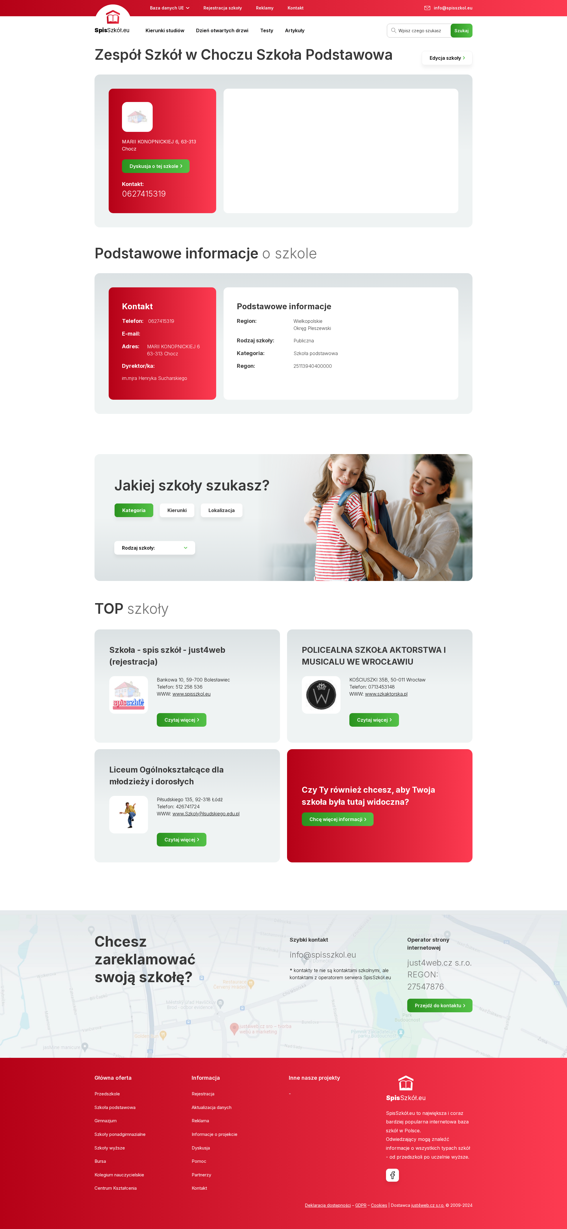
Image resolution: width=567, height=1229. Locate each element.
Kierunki (177, 510)
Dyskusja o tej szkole (154, 166)
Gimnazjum (105, 1120)
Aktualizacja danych (212, 1107)
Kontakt (296, 7)
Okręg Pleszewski (312, 328)
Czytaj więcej (179, 720)
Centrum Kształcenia (115, 1188)
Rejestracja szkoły (222, 7)
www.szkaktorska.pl (386, 694)
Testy (266, 30)
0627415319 (144, 194)
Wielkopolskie (308, 321)
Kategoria (134, 510)
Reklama (200, 1120)
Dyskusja (201, 1148)
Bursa (100, 1161)
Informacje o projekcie (214, 1134)
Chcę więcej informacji (335, 819)
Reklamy (264, 7)
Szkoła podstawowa (316, 353)
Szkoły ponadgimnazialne (120, 1134)
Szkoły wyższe (109, 1148)
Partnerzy (201, 1175)
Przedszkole (107, 1094)
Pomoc (199, 1161)
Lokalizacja (221, 510)
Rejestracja (203, 1094)
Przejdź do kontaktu (438, 1005)
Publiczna (304, 341)
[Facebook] (392, 1175)
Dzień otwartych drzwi (222, 30)
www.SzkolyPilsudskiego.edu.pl (205, 814)
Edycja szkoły (445, 58)
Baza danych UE (167, 7)
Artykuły (294, 30)
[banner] (112, 19)
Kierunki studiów (165, 30)
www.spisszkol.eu (191, 694)
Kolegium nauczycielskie (119, 1175)
